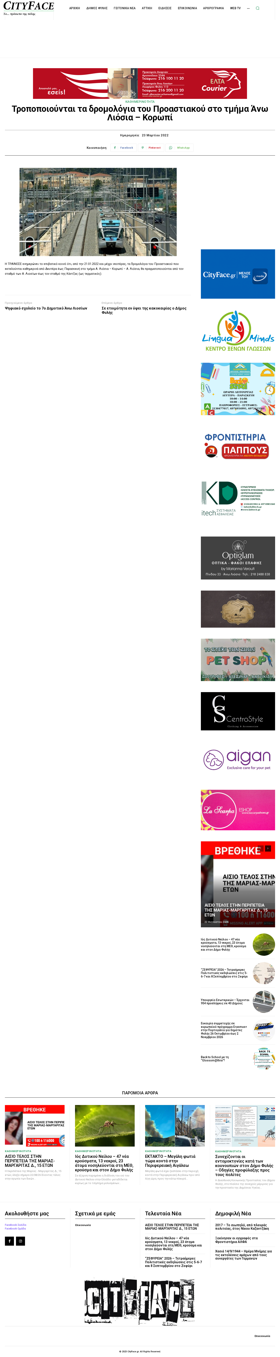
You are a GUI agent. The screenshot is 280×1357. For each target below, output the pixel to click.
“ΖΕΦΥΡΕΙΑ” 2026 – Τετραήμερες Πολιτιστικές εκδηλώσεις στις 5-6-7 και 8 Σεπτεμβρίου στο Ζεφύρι (224, 973)
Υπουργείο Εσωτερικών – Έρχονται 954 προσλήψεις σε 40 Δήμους (225, 1001)
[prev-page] (261, 848)
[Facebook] (9, 1241)
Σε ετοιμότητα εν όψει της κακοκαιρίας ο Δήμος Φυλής (144, 310)
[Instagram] (20, 1241)
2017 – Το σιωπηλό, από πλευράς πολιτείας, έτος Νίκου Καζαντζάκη (242, 1227)
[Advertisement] (140, 34)
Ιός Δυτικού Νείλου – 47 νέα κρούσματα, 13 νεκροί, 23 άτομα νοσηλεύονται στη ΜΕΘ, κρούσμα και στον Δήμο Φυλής (223, 944)
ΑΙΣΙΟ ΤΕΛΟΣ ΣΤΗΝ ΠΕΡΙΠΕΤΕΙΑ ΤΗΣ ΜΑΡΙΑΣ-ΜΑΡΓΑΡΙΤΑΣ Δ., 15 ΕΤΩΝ (236, 910)
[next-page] (268, 848)
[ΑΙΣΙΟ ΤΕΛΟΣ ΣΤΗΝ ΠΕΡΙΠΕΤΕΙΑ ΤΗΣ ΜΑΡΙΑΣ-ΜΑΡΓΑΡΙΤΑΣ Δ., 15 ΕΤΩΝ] (238, 884)
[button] (258, 8)
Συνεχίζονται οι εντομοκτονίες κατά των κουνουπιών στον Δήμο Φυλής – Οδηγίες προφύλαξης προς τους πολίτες (244, 1165)
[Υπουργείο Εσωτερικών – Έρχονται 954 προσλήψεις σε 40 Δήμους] (264, 1002)
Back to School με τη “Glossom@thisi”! (215, 1058)
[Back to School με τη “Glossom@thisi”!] (264, 1059)
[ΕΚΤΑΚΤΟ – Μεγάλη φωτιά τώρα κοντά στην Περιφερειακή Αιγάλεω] (175, 1126)
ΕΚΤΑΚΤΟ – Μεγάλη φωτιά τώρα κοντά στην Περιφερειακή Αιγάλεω (170, 1161)
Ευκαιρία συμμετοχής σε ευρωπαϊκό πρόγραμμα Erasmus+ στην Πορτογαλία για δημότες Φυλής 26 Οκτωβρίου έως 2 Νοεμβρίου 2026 (224, 1030)
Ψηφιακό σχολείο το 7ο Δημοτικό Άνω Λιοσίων (46, 308)
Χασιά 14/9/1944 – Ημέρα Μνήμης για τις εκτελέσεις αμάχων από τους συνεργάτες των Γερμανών (243, 1254)
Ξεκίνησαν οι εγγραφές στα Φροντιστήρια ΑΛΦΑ (236, 1240)
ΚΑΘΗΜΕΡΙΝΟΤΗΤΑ (140, 102)
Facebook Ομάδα (15, 1228)
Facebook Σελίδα (15, 1224)
